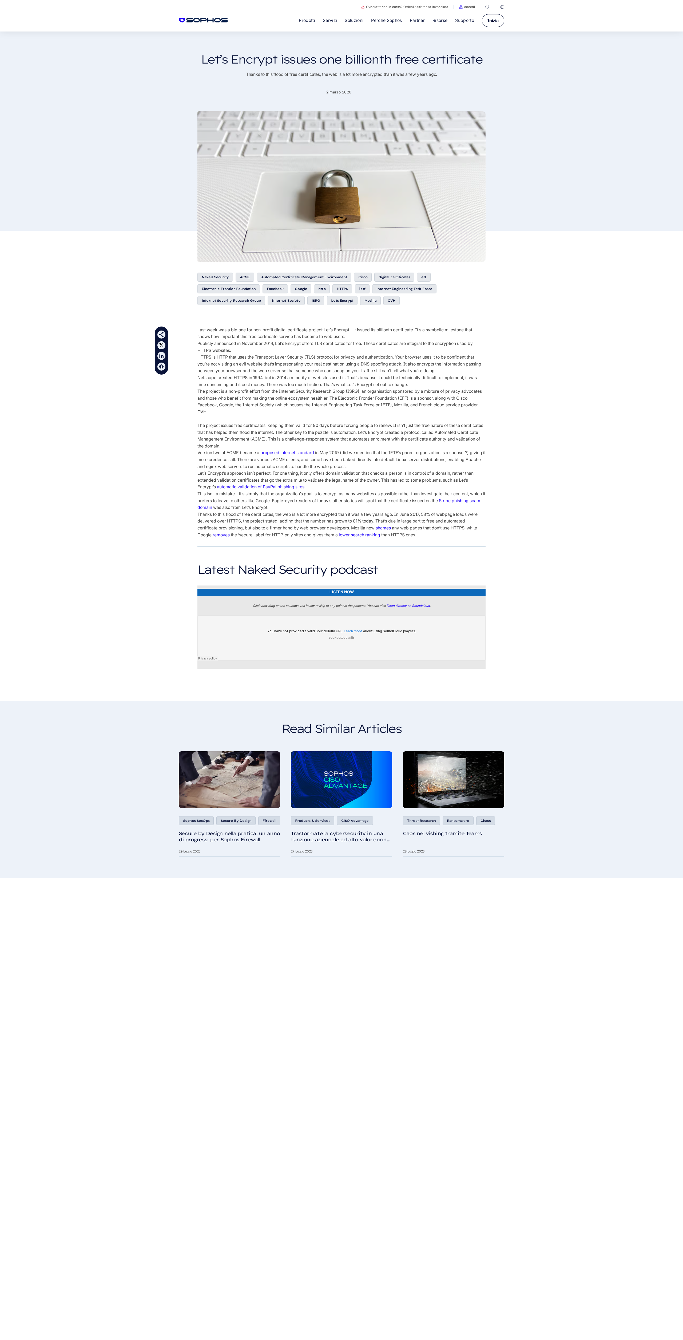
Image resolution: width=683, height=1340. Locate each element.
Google (301, 289)
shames (383, 528)
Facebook (275, 289)
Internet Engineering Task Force (404, 289)
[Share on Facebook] (161, 367)
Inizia (493, 20)
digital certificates (394, 277)
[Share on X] (161, 345)
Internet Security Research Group (231, 300)
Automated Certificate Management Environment (304, 277)
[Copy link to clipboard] (161, 335)
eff (423, 277)
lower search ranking (359, 534)
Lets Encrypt (342, 300)
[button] (467, 7)
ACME (245, 277)
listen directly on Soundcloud (408, 606)
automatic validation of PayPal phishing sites (260, 486)
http (321, 289)
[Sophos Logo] (203, 20)
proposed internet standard (287, 452)
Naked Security (215, 277)
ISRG (316, 300)
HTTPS (342, 289)
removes (221, 534)
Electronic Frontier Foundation (229, 289)
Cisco (363, 277)
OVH (391, 300)
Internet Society (286, 300)
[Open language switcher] (502, 7)
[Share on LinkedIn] (161, 356)
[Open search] (487, 7)
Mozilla (370, 300)
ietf (362, 289)
